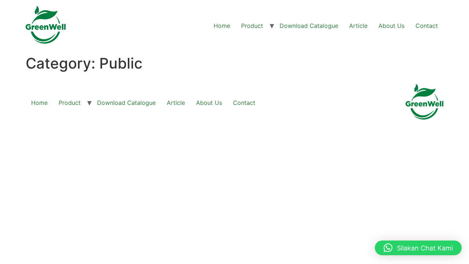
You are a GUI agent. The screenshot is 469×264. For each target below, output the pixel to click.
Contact (427, 25)
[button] (418, 248)
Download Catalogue (309, 25)
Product (252, 25)
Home (222, 25)
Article (358, 25)
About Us (391, 25)
